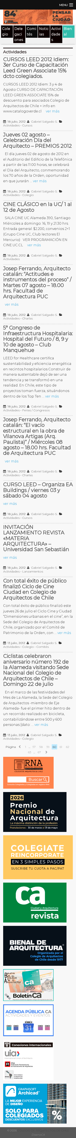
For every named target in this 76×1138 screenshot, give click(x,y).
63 (29, 752)
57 (34, 747)
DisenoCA (38, 1134)
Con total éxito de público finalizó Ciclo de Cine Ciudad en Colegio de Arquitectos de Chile (34, 589)
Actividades (56, 34)
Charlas (27, 318)
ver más (52, 111)
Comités (31, 31)
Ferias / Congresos (36, 410)
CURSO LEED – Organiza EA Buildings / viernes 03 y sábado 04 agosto (38, 490)
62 (67, 747)
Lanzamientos (32, 571)
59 (48, 747)
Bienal (68, 31)
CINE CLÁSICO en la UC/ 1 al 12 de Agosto (37, 207)
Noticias (44, 31)
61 (61, 747)
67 (39, 752)
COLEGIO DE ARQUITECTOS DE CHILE (43, 1130)
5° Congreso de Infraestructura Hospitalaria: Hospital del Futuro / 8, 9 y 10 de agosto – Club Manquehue (38, 339)
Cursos (27, 125)
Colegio (6, 31)
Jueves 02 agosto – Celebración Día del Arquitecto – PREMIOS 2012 (37, 140)
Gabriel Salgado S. (44, 121)
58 (41, 747)
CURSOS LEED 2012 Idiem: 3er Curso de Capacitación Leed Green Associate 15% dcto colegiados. (36, 67)
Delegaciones (18, 34)
